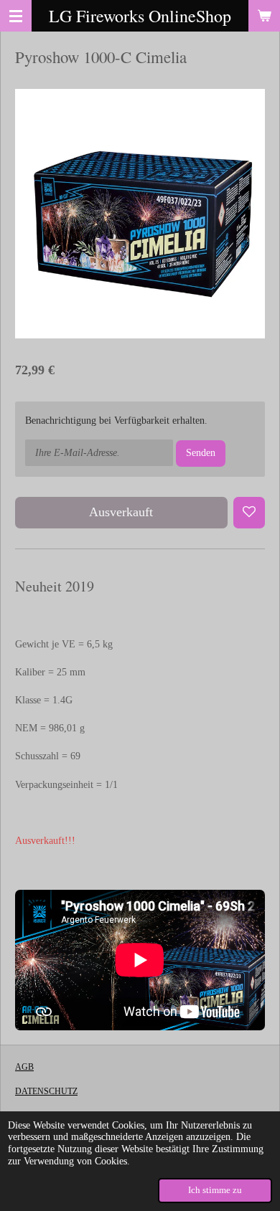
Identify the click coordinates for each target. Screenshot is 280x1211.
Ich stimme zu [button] (215, 1190)
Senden (200, 452)
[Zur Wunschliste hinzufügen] (249, 512)
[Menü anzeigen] (16, 16)
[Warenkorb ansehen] (264, 16)
